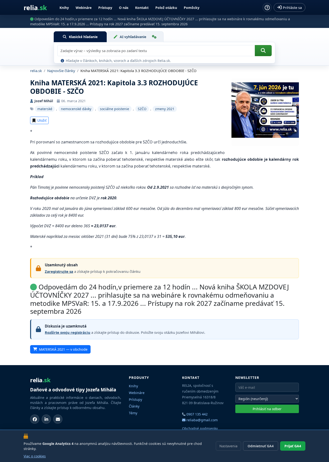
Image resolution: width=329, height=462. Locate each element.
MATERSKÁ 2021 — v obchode (63, 349)
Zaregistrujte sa (59, 271)
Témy (133, 413)
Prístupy (105, 7)
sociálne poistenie (114, 109)
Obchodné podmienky (200, 428)
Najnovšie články (61, 70)
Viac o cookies (35, 456)
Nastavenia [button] (228, 446)
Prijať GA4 (292, 446)
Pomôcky (191, 7)
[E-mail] (57, 419)
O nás (123, 7)
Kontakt (142, 7)
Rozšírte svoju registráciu (67, 332)
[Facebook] (34, 419)
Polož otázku (166, 7)
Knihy (64, 7)
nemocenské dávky (76, 109)
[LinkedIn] (46, 419)
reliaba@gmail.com (201, 420)
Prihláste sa (292, 7)
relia (35, 7)
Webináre (84, 7)
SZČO (142, 109)
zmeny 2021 (164, 109)
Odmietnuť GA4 (261, 446)
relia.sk (36, 70)
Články (134, 406)
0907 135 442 (197, 414)
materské (44, 109)
